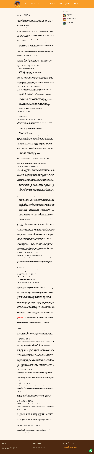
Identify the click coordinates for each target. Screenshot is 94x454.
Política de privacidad (68, 446)
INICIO (26, 4)
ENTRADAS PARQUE (41, 4)
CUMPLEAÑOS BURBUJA (51, 4)
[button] (90, 450)
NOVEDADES (60, 4)
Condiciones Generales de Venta (70, 447)
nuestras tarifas (39, 449)
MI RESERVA (76, 4)
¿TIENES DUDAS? (68, 4)
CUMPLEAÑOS (32, 4)
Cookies (65, 449)
